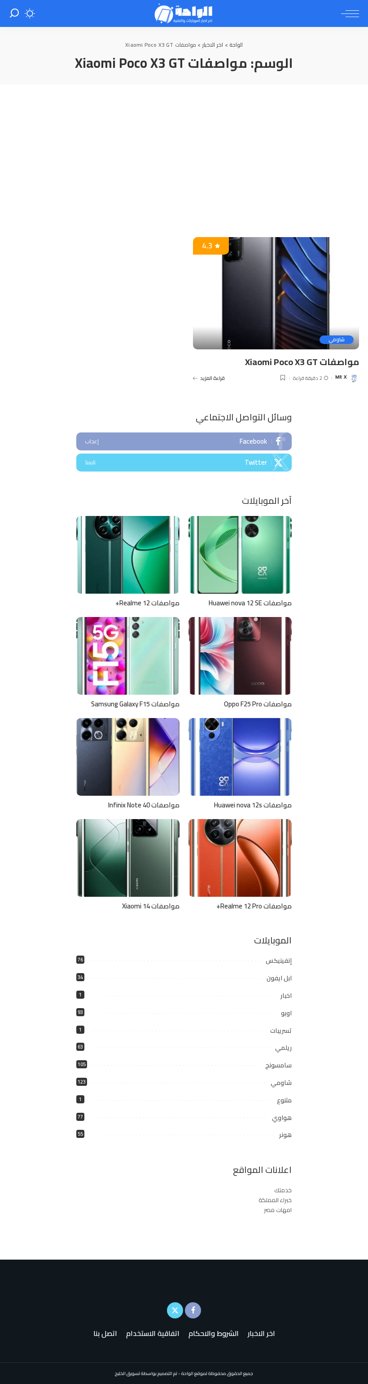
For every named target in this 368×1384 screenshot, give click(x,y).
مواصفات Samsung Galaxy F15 (135, 703)
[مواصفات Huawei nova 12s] (240, 757)
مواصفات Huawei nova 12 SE (250, 602)
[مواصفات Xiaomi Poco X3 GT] (276, 293)
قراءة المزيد (212, 378)
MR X (340, 377)
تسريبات (281, 1030)
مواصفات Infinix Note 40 (144, 804)
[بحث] (14, 13)
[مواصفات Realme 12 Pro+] (240, 858)
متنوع (284, 1100)
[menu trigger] (348, 13)
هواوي (282, 1118)
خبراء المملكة (275, 1199)
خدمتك (283, 1190)
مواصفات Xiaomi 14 (151, 905)
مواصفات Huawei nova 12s (253, 804)
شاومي (337, 339)
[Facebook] (184, 441)
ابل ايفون (279, 978)
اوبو (286, 1013)
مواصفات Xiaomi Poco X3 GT (302, 361)
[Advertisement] (184, 152)
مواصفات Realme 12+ (147, 602)
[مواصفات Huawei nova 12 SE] (240, 555)
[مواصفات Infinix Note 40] (128, 757)
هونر (285, 1135)
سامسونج (278, 1065)
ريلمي (283, 1047)
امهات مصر (278, 1209)
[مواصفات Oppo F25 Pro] (240, 656)
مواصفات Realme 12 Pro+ (254, 905)
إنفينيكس (279, 960)
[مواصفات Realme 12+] (128, 555)
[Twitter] (184, 463)
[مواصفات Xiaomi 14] (128, 858)
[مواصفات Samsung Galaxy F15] (128, 656)
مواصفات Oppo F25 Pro (258, 703)
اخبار (286, 995)
